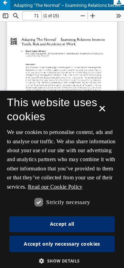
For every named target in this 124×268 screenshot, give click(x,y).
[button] (62, 261)
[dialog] (62, 179)
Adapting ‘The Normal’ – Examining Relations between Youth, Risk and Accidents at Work (69, 5)
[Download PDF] (119, 2)
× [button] (102, 111)
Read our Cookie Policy (55, 187)
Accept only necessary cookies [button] (62, 244)
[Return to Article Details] (5, 5)
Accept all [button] (62, 224)
